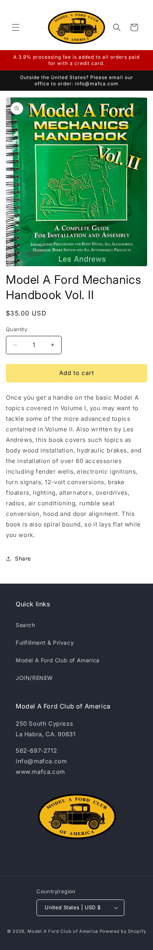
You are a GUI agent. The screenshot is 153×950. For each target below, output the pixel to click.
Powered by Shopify (123, 931)
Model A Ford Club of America (58, 660)
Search (25, 625)
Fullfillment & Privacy (45, 642)
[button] (15, 27)
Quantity (16, 329)
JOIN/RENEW (34, 677)
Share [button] (23, 558)
